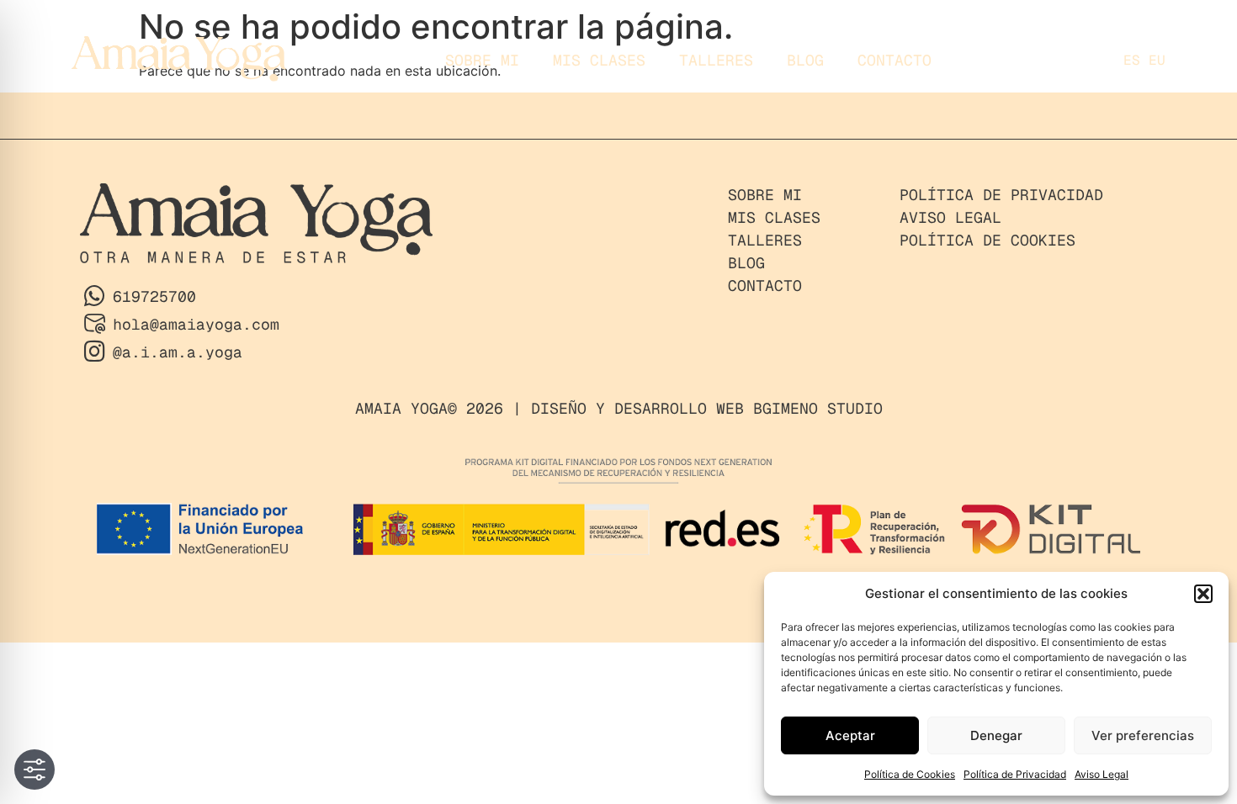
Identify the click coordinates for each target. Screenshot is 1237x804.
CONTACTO (894, 60)
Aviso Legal (1101, 774)
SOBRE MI (482, 60)
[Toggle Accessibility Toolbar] (34, 769)
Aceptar (850, 735)
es (1131, 60)
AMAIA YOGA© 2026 (429, 408)
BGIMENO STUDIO (818, 408)
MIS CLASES (599, 60)
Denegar (996, 735)
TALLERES (716, 60)
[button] (1203, 593)
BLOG (805, 60)
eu (1157, 60)
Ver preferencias (1142, 735)
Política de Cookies (909, 774)
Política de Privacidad (1015, 774)
